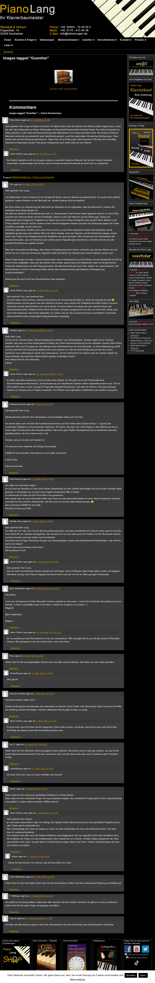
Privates (139, 40)
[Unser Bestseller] (76, 959)
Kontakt (124, 40)
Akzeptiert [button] (130, 975)
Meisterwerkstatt (67, 40)
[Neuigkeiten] (141, 187)
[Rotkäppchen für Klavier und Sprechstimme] (107, 959)
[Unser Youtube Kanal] (141, 219)
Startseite (8, 52)
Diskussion (134, 335)
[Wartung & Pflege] (141, 148)
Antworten (14, 149)
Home (7, 40)
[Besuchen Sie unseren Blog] (141, 311)
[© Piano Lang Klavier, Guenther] (63, 77)
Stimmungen (47, 40)
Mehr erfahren (77, 979)
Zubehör (87, 40)
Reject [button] (143, 975)
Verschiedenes (106, 40)
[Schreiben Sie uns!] (141, 67)
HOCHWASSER (145, 343)
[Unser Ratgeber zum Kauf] (141, 101)
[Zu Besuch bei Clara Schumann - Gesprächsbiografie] (46, 959)
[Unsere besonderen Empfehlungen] (16, 955)
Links (7, 45)
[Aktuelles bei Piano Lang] (141, 260)
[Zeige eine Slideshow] (63, 89)
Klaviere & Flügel (24, 40)
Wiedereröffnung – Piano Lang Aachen (33, 177)
